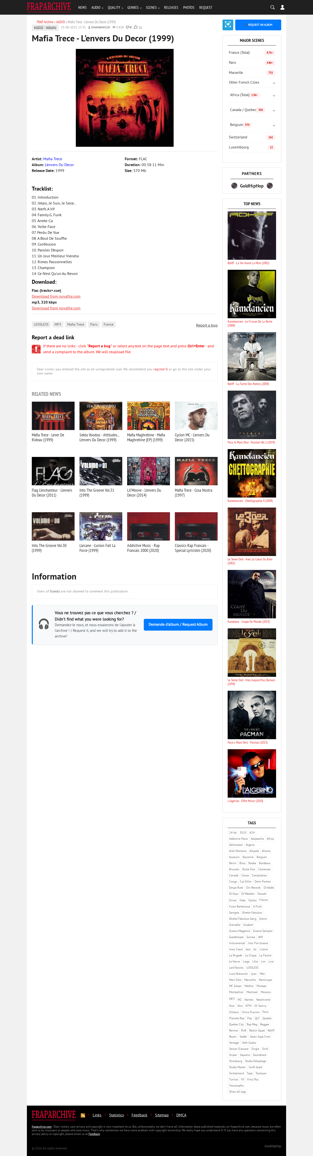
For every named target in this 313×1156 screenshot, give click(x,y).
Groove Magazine (239, 931)
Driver (233, 901)
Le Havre (234, 962)
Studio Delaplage (255, 1061)
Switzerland (251, 137)
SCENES (151, 7)
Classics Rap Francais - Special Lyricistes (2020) (193, 548)
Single (255, 1049)
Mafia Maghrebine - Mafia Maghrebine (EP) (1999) (146, 437)
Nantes (249, 1000)
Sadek (243, 1037)
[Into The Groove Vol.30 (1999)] (53, 526)
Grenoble (234, 925)
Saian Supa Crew (260, 1037)
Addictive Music (238, 839)
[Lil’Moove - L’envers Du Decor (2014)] (148, 471)
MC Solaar (235, 986)
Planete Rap (236, 1018)
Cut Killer (246, 882)
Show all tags (237, 1092)
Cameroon (264, 870)
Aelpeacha (257, 839)
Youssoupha (236, 1086)
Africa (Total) (243, 95)
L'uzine (263, 950)
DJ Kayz (233, 894)
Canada (233, 876)
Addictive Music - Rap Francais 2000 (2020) (143, 548)
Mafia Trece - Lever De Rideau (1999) (48, 437)
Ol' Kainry (260, 1006)
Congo (233, 882)
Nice (232, 1006)
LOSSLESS (41, 325)
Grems (263, 919)
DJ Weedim (248, 894)
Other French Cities (244, 82)
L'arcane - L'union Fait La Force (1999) (97, 548)
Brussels (234, 870)
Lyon (254, 974)
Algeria (250, 845)
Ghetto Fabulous (252, 913)
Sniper (233, 1055)
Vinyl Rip (252, 1080)
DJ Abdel (269, 888)
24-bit (233, 833)
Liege (246, 962)
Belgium (239, 125)
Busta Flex (248, 870)
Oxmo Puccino (250, 1012)
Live (271, 962)
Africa (270, 839)
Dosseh (262, 894)
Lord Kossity (236, 968)
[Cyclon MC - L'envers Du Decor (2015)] (196, 416)
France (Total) (251, 53)
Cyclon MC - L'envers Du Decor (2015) (192, 437)
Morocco (266, 992)
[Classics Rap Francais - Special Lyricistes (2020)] (196, 526)
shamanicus (100, 28)
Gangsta (234, 913)
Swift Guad (255, 1067)
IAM (260, 937)
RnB (243, 1031)
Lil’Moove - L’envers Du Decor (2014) (144, 492)
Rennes (233, 1031)
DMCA (181, 1115)
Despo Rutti (236, 888)
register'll (161, 369)
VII (242, 1080)
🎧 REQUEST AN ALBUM (258, 25)
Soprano (245, 1055)
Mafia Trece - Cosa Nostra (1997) (193, 492)
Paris (94, 325)
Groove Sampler (263, 931)
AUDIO (96, 7)
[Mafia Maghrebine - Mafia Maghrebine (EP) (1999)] (148, 416)
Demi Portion (263, 882)
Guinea (250, 937)
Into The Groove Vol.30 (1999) (49, 548)
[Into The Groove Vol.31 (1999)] (100, 471)
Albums (51, 28)
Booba (252, 863)
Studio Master (237, 1067)
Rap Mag (252, 1025)
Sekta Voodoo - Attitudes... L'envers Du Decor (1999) (99, 437)
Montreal (252, 992)
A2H (252, 833)
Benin (232, 863)
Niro (240, 1006)
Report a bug (207, 325)
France (108, 325)
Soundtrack (260, 1055)
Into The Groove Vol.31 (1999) (96, 492)
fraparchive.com (42, 1127)
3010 (243, 833)
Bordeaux (264, 863)
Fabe (243, 901)
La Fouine (265, 956)
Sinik (265, 1049)
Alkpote (254, 851)
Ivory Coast (236, 950)
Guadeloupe (236, 937)
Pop (249, 1018)
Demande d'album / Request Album (178, 624)
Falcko (252, 901)
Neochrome (263, 1000)
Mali (262, 974)
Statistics (116, 1115)
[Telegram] (228, 25)
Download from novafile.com (56, 296)
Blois (242, 863)
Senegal (234, 1043)
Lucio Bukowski (238, 974)
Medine (249, 986)
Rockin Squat (257, 1031)
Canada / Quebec (246, 110)
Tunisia (233, 1080)
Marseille (251, 73)
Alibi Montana (237, 851)
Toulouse (261, 1074)
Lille (255, 962)
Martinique (265, 980)
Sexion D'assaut (238, 1049)
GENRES (133, 7)
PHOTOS (188, 7)
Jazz (248, 950)
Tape (250, 1074)
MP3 (58, 325)
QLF (257, 1018)
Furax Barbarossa (239, 907)
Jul (255, 950)
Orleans (234, 1012)
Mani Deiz (235, 980)
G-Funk (257, 907)
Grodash (248, 925)
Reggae (264, 1025)
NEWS (82, 7)
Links (97, 1115)
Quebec (267, 1018)
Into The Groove (258, 943)
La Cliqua (251, 956)
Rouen (233, 1037)
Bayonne (248, 857)
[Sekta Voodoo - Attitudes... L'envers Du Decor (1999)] (100, 416)
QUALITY (114, 7)
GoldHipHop (273, 1146)
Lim (263, 962)
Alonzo (266, 851)
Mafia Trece (75, 325)
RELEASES (171, 7)
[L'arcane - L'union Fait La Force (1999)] (100, 526)
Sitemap (162, 1115)
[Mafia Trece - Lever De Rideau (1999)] (53, 416)
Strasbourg (235, 1061)
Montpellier (236, 992)
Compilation (259, 876)
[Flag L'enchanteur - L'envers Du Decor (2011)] (53, 471)
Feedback (139, 1115)
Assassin (234, 857)
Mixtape (261, 986)
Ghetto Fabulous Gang (242, 919)
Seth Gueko (249, 1043)
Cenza (245, 876)
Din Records (253, 888)
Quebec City (236, 1025)
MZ (240, 1000)
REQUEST (205, 7)
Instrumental (237, 943)
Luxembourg (251, 147)
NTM (248, 1006)
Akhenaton (236, 845)
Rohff (271, 1031)
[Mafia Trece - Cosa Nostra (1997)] (196, 471)
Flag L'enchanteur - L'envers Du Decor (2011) (52, 492)
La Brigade (235, 956)
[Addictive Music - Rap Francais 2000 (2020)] (148, 526)
